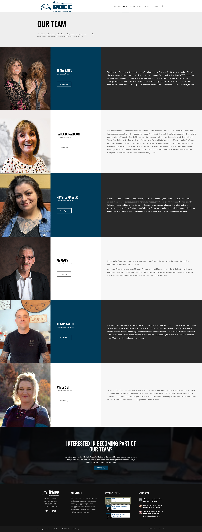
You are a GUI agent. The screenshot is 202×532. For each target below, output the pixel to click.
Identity (77, 529)
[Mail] (163, 528)
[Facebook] (159, 528)
